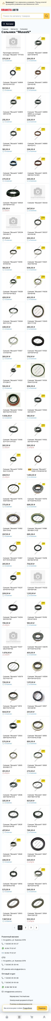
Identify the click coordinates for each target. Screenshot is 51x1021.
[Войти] (44, 1017)
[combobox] (25, 16)
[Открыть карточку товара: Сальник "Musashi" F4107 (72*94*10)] (13, 341)
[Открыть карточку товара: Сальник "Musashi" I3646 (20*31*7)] (13, 844)
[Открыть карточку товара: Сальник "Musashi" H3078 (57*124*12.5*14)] (38, 637)
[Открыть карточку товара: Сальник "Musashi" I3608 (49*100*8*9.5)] (13, 785)
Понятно (42, 1008)
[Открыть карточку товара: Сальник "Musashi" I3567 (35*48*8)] (38, 696)
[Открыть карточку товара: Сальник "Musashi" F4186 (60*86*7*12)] (38, 518)
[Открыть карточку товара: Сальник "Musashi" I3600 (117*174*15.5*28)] (38, 725)
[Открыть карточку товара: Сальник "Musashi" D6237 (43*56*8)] (38, 222)
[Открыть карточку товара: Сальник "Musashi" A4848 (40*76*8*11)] (38, 43)
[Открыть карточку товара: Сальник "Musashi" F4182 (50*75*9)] (13, 518)
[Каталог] (19, 1017)
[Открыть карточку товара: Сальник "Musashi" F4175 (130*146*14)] (13, 489)
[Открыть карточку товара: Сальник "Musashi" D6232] (38, 193)
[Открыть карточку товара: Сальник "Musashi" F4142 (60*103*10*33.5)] (13, 400)
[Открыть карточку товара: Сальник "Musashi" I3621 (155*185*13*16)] (38, 785)
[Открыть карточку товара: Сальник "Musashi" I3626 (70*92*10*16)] (13, 814)
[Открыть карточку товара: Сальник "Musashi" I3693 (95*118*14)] (13, 903)
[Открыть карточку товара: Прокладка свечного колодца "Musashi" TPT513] (13, 43)
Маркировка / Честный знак (19, 996)
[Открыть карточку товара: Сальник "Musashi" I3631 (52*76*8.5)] (38, 814)
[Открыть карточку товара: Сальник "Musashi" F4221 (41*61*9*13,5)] (13, 577)
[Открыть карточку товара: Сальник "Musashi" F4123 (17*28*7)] (13, 370)
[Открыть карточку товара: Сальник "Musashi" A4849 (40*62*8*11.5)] (13, 72)
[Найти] (46, 16)
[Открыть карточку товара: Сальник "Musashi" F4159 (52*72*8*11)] (13, 459)
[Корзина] (32, 1017)
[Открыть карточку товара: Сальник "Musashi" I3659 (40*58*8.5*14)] (13, 874)
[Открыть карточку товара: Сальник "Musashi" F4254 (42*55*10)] (13, 607)
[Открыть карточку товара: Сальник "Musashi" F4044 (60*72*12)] (13, 311)
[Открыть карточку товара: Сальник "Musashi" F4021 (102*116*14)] (38, 252)
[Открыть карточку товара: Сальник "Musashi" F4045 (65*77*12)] (38, 311)
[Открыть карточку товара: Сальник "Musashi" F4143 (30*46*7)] (38, 400)
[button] (36, 927)
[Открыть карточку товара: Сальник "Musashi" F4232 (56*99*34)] (38, 577)
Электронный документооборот (21, 1000)
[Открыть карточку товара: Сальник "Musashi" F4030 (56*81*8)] (38, 281)
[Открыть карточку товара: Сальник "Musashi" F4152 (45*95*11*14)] (38, 429)
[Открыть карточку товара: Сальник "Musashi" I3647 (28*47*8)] (38, 844)
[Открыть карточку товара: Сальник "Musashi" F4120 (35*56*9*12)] (38, 341)
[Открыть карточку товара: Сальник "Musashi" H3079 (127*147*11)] (13, 666)
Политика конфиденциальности (21, 1004)
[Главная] (7, 1017)
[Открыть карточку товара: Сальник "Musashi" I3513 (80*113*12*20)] (13, 696)
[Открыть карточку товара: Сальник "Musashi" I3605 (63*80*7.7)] (13, 755)
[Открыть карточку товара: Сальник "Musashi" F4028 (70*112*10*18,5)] (13, 281)
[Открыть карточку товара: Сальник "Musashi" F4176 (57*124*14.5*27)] (38, 489)
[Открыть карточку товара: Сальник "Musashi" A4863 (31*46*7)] (13, 133)
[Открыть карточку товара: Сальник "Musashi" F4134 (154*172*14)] (38, 370)
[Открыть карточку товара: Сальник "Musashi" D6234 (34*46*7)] (13, 222)
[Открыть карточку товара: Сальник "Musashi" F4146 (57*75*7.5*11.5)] (13, 429)
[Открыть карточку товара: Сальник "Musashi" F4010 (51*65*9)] (13, 252)
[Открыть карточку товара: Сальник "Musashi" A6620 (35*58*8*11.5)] (13, 193)
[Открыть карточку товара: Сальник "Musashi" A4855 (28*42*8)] (13, 102)
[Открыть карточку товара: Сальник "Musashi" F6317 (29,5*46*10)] (13, 637)
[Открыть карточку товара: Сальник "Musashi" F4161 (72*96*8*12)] (38, 459)
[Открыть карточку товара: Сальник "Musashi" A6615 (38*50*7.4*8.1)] (38, 163)
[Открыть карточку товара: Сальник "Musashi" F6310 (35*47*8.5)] (38, 607)
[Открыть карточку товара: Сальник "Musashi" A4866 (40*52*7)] (38, 133)
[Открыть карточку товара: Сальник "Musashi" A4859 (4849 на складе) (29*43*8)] (38, 102)
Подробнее (27, 1008)
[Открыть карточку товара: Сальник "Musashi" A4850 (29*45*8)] (38, 72)
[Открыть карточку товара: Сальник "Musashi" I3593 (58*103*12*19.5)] (13, 725)
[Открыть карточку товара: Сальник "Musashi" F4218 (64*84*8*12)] (38, 548)
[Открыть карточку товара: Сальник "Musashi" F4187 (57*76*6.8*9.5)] (13, 548)
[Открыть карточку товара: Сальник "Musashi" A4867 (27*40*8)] (13, 163)
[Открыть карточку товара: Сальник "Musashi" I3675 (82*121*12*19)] (38, 874)
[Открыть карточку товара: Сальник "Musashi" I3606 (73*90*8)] (38, 755)
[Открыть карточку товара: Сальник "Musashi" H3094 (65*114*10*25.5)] (38, 666)
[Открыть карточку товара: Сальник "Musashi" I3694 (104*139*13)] (38, 903)
